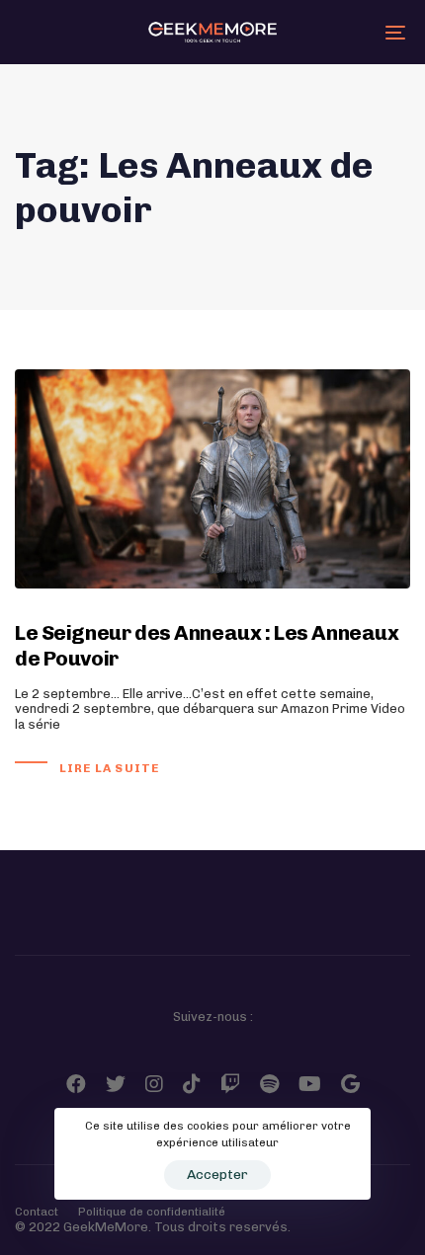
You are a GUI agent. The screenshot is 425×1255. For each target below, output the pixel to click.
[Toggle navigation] (341, 32)
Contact (36, 1211)
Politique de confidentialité (151, 1211)
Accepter (217, 1174)
